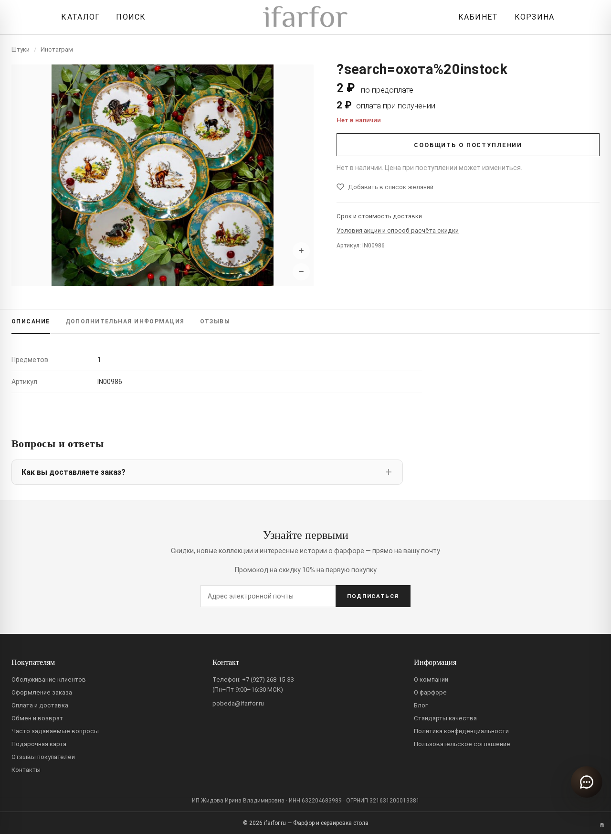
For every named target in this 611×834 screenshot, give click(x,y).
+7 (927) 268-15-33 (268, 679)
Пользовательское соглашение (462, 744)
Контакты (26, 769)
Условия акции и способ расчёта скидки (398, 230)
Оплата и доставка (39, 705)
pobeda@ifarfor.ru (238, 703)
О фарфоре (430, 692)
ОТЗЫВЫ (215, 321)
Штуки (20, 49)
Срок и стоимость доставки (379, 216)
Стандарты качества (445, 718)
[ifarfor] (305, 17)
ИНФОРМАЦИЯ (125, 321)
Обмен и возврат (37, 718)
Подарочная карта (38, 744)
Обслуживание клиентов (48, 679)
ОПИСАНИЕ (30, 321)
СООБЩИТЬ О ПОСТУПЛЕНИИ (468, 145)
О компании (431, 679)
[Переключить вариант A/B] (602, 825)
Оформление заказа (41, 692)
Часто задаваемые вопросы (55, 731)
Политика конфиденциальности (461, 731)
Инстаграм (57, 49)
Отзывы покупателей (43, 756)
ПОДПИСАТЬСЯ (373, 596)
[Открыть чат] (586, 782)
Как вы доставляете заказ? (73, 472)
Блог (421, 705)
